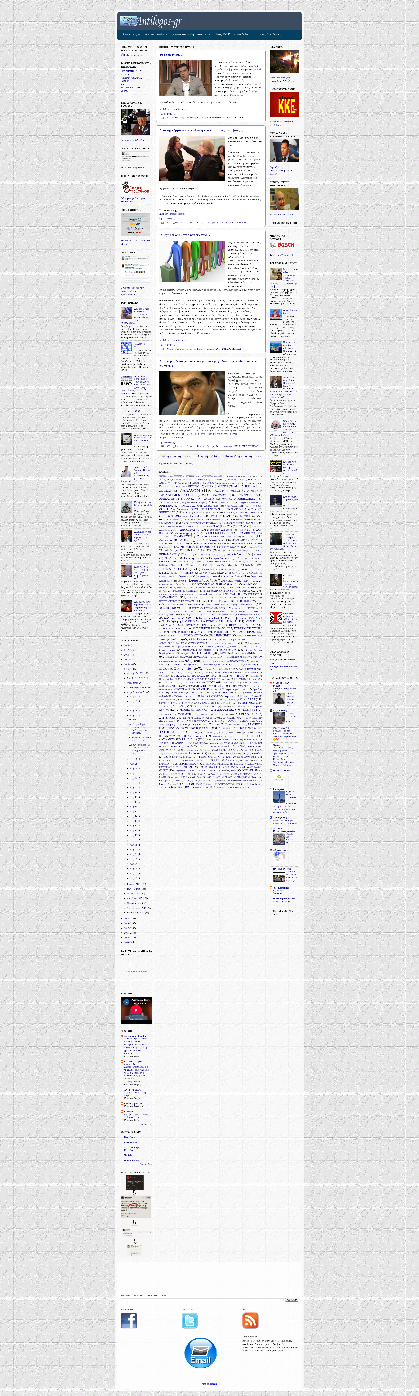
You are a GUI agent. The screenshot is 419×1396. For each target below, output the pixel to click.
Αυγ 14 (134, 816)
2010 (126, 937)
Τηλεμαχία (236, 721)
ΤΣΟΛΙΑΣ (192, 732)
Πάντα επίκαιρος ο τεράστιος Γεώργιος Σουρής (291, 699)
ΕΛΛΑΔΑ (233, 554)
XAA (243, 787)
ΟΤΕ (244, 672)
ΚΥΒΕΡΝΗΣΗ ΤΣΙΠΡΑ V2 (220, 117)
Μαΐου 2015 (133, 893)
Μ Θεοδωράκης (228, 643)
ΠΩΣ (193, 692)
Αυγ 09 (134, 839)
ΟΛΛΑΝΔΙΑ (218, 669)
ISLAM (185, 774)
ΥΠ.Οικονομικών (192, 736)
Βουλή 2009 (256, 512)
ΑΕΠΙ (209, 483)
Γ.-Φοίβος (129, 1111)
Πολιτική (219, 686)
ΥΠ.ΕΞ (172, 736)
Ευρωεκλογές (185, 576)
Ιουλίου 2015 (134, 883)
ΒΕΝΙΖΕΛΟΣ (167, 512)
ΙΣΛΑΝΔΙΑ (217, 587)
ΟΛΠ (241, 669)
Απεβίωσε (186, 502)
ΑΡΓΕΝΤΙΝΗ (253, 502)
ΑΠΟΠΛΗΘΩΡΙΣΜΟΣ (224, 502)
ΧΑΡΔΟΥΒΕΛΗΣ (216, 746)
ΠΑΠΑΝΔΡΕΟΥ (209, 679)
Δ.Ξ (160, 526)
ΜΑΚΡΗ (209, 646)
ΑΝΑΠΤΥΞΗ (219, 495)
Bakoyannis (241, 753)
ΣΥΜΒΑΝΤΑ (183, 709)
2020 (126, 645)
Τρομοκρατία (199, 728)
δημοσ (240, 530)
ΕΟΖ (205, 565)
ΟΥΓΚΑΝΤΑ (164, 676)
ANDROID (180, 753)
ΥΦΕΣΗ (249, 736)
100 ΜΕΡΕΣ (247, 476)
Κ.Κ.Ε (124, 84)
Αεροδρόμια (220, 482)
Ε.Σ (221, 543)
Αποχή (241, 502)
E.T (229, 760)
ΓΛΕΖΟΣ (231, 523)
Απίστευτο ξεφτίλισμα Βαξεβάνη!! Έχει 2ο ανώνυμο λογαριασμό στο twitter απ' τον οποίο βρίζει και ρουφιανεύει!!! (283, 387)
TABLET (221, 784)
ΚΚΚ (168, 604)
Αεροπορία (238, 482)
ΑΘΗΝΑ (179, 486)
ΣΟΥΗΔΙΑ (164, 706)
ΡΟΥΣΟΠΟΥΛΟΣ (186, 696)
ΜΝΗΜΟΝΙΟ (240, 446)
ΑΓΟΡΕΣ (240, 479)
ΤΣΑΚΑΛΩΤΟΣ (248, 727)
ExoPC (175, 767)
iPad (260, 770)
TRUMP (162, 787)
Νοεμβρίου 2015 (135, 677)
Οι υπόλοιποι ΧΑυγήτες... (134, 139)
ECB (248, 760)
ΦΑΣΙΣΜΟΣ (166, 739)
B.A (230, 753)
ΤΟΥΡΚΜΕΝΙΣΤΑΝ (236, 724)
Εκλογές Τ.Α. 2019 (250, 550)
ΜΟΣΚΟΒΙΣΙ (186, 656)
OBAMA (228, 777)
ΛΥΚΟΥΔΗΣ (213, 643)
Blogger (213, 1383)
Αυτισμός (257, 505)
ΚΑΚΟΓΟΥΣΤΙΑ (210, 590)
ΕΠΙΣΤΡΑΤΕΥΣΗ (226, 569)
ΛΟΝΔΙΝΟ (179, 643)
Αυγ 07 (134, 849)
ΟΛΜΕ (231, 669)
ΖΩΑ (246, 581)
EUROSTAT (224, 763)
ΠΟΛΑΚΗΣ (187, 686)
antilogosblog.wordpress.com (283, 668)
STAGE (199, 784)
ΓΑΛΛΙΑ (198, 519)
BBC (166, 756)
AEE (224, 749)
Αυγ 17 (134, 801)
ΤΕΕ (246, 718)
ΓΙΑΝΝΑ (185, 523)
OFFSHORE (242, 777)
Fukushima (243, 766)
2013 (176, 479)
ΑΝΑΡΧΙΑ (245, 495)
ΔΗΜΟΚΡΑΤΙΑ (189, 529)
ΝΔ (187, 660)
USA (205, 787)
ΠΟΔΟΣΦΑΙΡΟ (169, 686)
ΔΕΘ (205, 526)
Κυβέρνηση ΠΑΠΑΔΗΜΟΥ (177, 618)
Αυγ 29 (134, 705)
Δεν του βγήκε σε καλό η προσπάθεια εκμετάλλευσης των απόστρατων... (135, 315)
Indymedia (231, 770)
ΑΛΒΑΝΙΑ (219, 490)
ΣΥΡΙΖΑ (226, 348)
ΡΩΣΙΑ (200, 696)
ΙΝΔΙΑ (170, 587)
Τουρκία (214, 724)
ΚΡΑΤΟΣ (255, 611)
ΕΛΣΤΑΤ (245, 558)
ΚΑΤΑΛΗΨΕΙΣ (168, 597)
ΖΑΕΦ (224, 580)
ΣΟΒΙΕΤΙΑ (217, 702)
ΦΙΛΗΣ (162, 742)
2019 (126, 649)
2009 (126, 942)
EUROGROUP (189, 763)
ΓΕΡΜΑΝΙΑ (166, 523)
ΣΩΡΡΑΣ (187, 718)
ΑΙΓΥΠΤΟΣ (193, 486)
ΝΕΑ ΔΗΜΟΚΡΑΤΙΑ (131, 71)
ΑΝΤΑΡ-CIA (227, 499)
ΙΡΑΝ (191, 587)
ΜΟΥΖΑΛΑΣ (201, 656)
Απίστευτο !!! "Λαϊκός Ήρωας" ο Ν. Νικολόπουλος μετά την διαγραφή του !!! (136, 474)
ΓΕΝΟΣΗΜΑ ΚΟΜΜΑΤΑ (243, 519)
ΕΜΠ (257, 558)
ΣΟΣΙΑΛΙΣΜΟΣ (250, 702)
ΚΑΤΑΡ (210, 597)
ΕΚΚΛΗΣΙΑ (221, 546)
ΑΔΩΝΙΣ (196, 482)
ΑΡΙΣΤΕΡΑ (166, 505)
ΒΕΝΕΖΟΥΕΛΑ (250, 509)
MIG (183, 777)
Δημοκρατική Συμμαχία (219, 529)
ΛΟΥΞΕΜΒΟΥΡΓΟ (196, 643)
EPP (257, 760)
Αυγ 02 (134, 873)
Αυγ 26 (134, 758)
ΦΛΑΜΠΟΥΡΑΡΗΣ (195, 743)
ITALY (201, 773)
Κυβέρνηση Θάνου (226, 614)
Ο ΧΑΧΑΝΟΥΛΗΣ (133, 1160)
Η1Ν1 (161, 584)
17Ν (258, 476)
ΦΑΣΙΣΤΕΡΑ (189, 739)
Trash (238, 783)
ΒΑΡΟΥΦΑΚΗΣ (216, 509)
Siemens (163, 783)
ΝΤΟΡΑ (163, 664)
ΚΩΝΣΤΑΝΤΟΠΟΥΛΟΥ (234, 222)
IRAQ (175, 774)
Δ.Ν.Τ (251, 523)
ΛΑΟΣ (204, 639)
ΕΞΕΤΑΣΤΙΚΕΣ (167, 564)
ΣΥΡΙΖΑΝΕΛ (167, 717)
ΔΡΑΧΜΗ (195, 543)
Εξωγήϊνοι (190, 565)
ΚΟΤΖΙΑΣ (208, 608)
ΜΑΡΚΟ (256, 646)
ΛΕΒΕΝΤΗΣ (240, 639)
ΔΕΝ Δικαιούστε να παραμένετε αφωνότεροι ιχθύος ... (142, 536)
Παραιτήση (256, 678)
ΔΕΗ (197, 526)
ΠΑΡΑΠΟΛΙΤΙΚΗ (191, 682)
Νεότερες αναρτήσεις (175, 456)
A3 (216, 749)
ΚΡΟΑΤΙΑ (195, 614)
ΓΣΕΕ (241, 523)
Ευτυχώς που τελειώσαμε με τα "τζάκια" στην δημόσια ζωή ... (142, 572)
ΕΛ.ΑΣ (188, 554)
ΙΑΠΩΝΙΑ (247, 584)
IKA (213, 770)
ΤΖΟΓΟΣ (198, 721)
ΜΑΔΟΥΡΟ (164, 646)
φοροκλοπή (212, 742)
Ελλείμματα (192, 558)
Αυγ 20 (134, 787)
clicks (256, 756)
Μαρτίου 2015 (134, 902)
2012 (169, 479)
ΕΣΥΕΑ (232, 573)
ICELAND (203, 770)
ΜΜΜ (239, 653)
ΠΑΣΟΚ (210, 682)
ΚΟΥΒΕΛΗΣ (237, 608)
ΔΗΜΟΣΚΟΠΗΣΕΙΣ (217, 533)
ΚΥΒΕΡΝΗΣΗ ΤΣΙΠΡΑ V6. (222, 631)
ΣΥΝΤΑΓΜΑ (165, 714)
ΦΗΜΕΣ (209, 739)
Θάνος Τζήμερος (183, 584)
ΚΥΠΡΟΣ (249, 632)
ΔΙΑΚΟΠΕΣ (230, 536)
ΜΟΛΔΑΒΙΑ (171, 657)
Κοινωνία (196, 604)
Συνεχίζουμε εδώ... (282, 901)
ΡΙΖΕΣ (259, 692)
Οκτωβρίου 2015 (135, 682)
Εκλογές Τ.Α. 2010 (201, 550)
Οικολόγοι (164, 669)
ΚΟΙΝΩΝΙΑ (180, 604)
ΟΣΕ (235, 672)
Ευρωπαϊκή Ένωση (231, 576)
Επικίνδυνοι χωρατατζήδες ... (290, 499)
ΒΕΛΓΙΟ (234, 509)
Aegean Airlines (240, 749)
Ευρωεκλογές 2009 (206, 576)
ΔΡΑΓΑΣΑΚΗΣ (166, 543)
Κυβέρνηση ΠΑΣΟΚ (211, 618)
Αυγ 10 (134, 835)
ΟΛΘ (207, 669)
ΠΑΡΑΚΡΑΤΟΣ (171, 682)
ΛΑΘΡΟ (162, 639)
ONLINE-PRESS (282, 869)
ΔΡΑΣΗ (181, 543)
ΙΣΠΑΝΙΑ (230, 587)
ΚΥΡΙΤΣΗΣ (164, 635)
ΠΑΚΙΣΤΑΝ (227, 675)
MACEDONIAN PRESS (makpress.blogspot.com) (284, 687)
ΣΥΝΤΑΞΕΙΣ (184, 714)
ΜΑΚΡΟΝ (221, 646)
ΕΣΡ (221, 572)
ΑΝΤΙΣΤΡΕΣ (165, 502)
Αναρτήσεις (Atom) (183, 463)
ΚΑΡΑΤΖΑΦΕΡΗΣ (232, 594)
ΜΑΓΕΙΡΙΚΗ (255, 643)
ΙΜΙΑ (161, 587)
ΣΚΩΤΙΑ (191, 703)
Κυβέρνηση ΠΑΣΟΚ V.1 (247, 618)
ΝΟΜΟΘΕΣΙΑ (237, 661)
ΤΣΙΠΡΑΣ (240, 117)
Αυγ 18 (134, 797)
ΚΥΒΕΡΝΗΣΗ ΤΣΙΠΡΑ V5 (186, 631)
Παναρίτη (255, 676)
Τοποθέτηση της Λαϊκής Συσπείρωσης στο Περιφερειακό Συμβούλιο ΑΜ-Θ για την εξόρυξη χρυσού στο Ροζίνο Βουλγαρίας (137, 1046)
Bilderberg (190, 756)
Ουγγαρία (254, 672)
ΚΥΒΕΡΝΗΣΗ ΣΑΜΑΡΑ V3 (201, 625)
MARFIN (163, 777)
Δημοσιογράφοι (185, 533)
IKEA (221, 770)
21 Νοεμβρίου (216, 479)
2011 (161, 479)
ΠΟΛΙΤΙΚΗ (202, 686)
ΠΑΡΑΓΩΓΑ (241, 679)
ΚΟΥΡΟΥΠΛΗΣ (166, 611)
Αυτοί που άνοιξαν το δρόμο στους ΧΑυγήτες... (282, 79)
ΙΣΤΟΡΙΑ (258, 587)
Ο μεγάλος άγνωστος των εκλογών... (184, 235)
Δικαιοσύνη (216, 540)
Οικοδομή (251, 664)
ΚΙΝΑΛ (213, 601)
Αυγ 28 (134, 710)
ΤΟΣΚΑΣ (183, 724)
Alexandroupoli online (135, 1036)
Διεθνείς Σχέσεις (190, 540)
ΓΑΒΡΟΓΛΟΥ (172, 519)
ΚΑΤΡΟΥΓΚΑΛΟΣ (228, 597)
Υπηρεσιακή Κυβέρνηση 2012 (226, 736)
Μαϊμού (178, 646)
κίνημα (225, 601)
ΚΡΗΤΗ (172, 614)
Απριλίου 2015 (135, 898)
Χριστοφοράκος (191, 749)
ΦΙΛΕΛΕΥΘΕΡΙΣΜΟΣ (227, 739)
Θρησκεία (232, 584)
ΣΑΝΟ (245, 696)
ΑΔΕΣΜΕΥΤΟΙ (166, 482)
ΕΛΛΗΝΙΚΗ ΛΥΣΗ (130, 87)
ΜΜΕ (223, 653)
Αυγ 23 (134, 773)
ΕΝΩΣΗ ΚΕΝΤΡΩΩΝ (230, 561)
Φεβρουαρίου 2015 (137, 907)
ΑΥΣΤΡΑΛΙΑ (230, 506)
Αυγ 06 (134, 854)
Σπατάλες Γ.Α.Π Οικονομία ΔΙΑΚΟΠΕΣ (190, 476)
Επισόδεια (207, 569)
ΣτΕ (224, 706)
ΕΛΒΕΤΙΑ (202, 554)
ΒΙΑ (185, 512)
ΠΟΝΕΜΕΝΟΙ (165, 689)
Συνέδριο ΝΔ (250, 709)
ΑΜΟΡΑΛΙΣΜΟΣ (238, 491)
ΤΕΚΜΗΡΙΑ (257, 717)
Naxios (276, 744)
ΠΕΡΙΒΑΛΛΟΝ (230, 682)
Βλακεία (213, 512)
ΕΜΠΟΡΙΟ (164, 561)
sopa (174, 784)
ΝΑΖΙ (164, 661)
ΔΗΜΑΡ (242, 526)
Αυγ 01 (134, 878)
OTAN (186, 780)
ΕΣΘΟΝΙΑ (203, 573)
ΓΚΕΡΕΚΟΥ (219, 523)
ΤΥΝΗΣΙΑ (232, 732)
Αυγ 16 (134, 806)
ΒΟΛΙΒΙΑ (227, 512)
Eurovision (238, 763)
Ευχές (181, 580)
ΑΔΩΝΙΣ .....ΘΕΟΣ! (132, 411)
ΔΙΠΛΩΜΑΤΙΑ (238, 540)
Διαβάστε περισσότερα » (172, 109)
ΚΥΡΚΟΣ (177, 635)
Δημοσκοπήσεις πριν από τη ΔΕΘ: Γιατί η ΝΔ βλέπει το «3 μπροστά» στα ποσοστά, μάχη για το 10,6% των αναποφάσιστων (137, 1074)
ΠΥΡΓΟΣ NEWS (281, 770)
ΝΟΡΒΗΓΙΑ (254, 661)
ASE (221, 753)
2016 (198, 479)
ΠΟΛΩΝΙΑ (255, 686)
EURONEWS (211, 764)
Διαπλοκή (248, 536)
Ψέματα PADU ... (171, 54)
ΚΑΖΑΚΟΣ (177, 591)
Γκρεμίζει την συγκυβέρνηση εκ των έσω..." (281, 170)
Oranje (177, 780)
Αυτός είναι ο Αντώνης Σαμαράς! (135, 1094)
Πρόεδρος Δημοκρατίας (234, 689)
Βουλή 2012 (173, 516)
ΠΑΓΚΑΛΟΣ (198, 675)
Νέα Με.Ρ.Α (221, 661)
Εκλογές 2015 (214, 222)
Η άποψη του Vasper (284, 898)
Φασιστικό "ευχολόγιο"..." (134, 167)
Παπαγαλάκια (166, 678)
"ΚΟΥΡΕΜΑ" (232, 476)
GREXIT (163, 770)
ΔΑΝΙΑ (179, 526)
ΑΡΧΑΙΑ (185, 505)
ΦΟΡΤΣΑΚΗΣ (253, 742)
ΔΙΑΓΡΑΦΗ (163, 536)
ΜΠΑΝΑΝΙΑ (216, 656)
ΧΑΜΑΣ (201, 746)
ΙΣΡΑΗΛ (244, 587)
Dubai (196, 760)
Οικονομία (182, 668)
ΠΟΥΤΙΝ (214, 689)
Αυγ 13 (134, 820)
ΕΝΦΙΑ (210, 561)
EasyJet (238, 760)
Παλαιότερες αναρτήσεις (243, 456)
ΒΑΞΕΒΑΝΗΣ (197, 509)
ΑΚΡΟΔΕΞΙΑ (165, 490)
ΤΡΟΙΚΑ (173, 728)
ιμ (259, 584)
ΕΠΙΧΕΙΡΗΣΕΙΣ (249, 569)
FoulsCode (129, 1137)
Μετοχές (184, 653)
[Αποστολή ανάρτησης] (161, 117)
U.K (187, 787)
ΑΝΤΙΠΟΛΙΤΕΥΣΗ (246, 498)
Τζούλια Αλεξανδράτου (216, 721)
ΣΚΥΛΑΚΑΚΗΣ (177, 702)
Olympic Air (256, 777)
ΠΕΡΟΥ (259, 682)
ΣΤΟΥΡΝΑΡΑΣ (239, 706)
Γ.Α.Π (258, 516)
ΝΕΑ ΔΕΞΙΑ (207, 661)
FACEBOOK (215, 767)
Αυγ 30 (134, 701)
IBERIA (192, 770)
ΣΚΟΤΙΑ (162, 703)
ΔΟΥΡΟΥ (254, 540)
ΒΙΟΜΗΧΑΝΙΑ (200, 512)
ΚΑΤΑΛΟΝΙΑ (194, 597)
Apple (211, 753)
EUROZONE (253, 763)
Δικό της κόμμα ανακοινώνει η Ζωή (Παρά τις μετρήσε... (138, 728)
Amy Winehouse (165, 753)
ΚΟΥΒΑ (222, 608)
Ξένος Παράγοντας (212, 664)
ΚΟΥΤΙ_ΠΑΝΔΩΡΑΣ (186, 611)
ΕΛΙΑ (212, 554)
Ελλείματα (170, 558)
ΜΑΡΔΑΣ (245, 646)
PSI (211, 780)
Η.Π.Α (255, 580)
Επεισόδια (220, 564)
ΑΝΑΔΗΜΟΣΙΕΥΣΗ (176, 494)
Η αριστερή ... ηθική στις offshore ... (290, 345)
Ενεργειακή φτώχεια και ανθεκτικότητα (136, 1116)
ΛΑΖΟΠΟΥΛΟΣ (252, 635)
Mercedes (174, 777)
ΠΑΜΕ (240, 675)
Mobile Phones (196, 777)
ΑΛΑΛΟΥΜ (190, 490)
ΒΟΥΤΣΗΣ (214, 515)
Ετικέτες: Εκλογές (167, 576)
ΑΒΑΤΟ (229, 479)
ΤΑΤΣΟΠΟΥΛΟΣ (233, 717)
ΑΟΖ (176, 502)
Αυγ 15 (134, 811)
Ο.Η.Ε (239, 664)
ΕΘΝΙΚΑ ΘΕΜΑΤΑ (238, 543)
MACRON (255, 774)
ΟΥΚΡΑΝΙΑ (180, 675)
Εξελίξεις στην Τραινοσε (280, 892)
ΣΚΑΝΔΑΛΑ (247, 699)
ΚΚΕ (259, 601)
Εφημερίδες (199, 580)
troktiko (253, 783)
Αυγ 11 (134, 830)
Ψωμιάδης (206, 749)
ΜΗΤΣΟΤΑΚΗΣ (202, 653)
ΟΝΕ (177, 672)
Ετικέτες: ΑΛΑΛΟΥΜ (249, 572)
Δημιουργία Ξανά (167, 529)
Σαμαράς (229, 696)
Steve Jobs (210, 784)
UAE (197, 787)
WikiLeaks (232, 787)
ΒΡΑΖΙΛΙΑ (228, 515)
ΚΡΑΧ (162, 614)
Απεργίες (201, 502)
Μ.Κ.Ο (241, 643)
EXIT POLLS (164, 767)
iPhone (165, 773)
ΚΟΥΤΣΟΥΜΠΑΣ (207, 611)
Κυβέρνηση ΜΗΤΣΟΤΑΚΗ (250, 614)
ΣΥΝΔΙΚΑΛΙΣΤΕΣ (222, 709)
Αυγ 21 (134, 782)
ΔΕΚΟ (216, 526)
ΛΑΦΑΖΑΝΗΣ (222, 639)
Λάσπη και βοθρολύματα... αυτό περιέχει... (134, 200)
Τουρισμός (196, 724)
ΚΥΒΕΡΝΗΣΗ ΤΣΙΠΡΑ (239, 625)
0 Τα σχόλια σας (175, 117)
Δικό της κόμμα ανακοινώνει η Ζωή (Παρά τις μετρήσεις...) (201, 130)
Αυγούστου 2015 (136, 692)
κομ (235, 604)
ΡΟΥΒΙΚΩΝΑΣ (169, 696)
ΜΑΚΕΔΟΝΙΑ (192, 646)
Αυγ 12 (134, 825)
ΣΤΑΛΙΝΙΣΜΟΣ (209, 706)
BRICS (240, 757)
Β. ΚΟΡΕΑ (169, 509)
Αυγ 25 (134, 763)
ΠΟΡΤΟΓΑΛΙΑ (182, 689)
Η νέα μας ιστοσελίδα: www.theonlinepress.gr (291, 876)
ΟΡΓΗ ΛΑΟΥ (220, 672)
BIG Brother (177, 756)
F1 (200, 767)
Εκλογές (201, 117)
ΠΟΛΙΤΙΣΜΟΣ (239, 686)
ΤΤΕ (221, 732)
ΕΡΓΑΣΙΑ (164, 572)
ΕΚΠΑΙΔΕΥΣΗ (168, 554)
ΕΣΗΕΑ (189, 572)
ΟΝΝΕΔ (186, 672)
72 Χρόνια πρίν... (139, 345)
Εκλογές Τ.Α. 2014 (227, 550)
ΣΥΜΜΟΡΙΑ (201, 710)
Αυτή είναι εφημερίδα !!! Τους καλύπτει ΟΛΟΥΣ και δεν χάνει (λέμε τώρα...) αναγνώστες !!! (136, 383)
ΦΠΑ (161, 746)
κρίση (182, 614)
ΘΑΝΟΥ (198, 584)
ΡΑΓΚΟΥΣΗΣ (205, 692)
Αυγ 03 (134, 868)
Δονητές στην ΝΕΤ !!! (290, 311)
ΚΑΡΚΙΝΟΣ (253, 594)
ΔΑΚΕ (168, 526)
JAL (221, 774)
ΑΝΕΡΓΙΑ (209, 498)
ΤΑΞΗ (207, 718)
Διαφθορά (165, 540)
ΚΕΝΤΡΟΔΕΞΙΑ (188, 601)
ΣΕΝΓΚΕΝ (200, 699)
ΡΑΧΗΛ (237, 692)
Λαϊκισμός (227, 446)
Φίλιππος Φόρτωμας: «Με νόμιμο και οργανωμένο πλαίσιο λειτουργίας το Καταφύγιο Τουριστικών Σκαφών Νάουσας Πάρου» (283, 756)
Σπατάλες (179, 706)
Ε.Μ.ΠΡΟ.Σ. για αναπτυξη (133, 1063)
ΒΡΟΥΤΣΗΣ (245, 515)
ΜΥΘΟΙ (258, 656)
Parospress (278, 789)
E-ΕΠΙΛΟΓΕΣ (211, 760)
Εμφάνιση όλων (146, 1124)
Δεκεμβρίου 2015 (136, 673)
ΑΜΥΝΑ (254, 490)
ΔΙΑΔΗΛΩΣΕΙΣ (182, 536)
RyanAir (229, 780)
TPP (230, 784)
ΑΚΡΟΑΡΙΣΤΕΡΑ (244, 486)
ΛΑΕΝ (239, 635)
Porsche (204, 780)
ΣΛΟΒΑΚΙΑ (203, 702)
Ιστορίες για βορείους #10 (290, 838)
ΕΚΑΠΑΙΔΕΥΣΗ (182, 546)
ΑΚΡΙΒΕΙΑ (222, 486)
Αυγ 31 (134, 696)
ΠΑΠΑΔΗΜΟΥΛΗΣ (190, 679)
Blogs (202, 756)
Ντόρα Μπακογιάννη (184, 664)
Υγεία (244, 732)
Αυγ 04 (134, 863)
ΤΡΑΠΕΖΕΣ (255, 724)
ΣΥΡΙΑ (225, 714)
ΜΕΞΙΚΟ (207, 650)
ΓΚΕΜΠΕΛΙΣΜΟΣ (201, 523)
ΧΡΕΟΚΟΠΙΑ (167, 750)
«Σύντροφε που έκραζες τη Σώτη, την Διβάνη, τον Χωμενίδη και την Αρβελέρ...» (284, 541)
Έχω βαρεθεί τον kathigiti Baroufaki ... (143, 505)
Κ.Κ (164, 590)
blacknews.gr (130, 1142)
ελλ (220, 554)
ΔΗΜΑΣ (255, 526)
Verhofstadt (220, 787)
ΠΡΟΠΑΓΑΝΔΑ (177, 692)
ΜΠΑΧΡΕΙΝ (231, 656)
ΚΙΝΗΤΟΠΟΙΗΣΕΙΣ (241, 600)
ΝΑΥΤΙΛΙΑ (176, 661)
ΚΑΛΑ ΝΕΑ (229, 590)
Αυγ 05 (134, 859)
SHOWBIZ (253, 780)
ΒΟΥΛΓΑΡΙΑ (241, 512)
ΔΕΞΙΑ (228, 526)
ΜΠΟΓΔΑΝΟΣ (246, 657)
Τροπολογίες (225, 728)
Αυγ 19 (134, 792)
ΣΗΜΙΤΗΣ (232, 699)
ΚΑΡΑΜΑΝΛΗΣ (207, 594)
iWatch (213, 774)
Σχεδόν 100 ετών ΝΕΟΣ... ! (284, 214)
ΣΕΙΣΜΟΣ (185, 699)
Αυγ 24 (134, 768)
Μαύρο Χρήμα (167, 649)
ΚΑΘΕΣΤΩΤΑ (192, 590)
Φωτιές (174, 746)
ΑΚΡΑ (208, 486)
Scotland (241, 780)
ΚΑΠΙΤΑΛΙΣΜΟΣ (186, 594)
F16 (205, 767)
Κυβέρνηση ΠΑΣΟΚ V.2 (182, 621)
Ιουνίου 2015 (134, 888)
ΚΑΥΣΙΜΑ (250, 597)
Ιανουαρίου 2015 (136, 912)
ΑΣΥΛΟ (196, 505)
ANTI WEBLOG (132, 1089)
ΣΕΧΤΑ (221, 699)
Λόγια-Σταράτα (282, 850)
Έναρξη (198, 561)
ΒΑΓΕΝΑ (184, 509)
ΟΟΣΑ (197, 672)
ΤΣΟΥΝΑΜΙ (207, 732)
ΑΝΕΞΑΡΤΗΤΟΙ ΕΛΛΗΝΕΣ (176, 498)
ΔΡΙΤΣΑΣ (212, 543)
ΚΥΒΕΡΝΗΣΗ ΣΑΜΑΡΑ (221, 621)
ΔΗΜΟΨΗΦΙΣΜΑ (248, 533)
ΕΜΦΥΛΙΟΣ (183, 561)
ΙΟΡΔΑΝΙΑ (181, 587)
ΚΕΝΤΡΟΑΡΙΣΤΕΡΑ (168, 601)
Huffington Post (179, 770)
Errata (175, 763)
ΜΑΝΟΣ (233, 646)
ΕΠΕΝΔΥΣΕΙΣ (244, 565)
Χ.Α (186, 746)
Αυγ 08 (134, 844)
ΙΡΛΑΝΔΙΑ (203, 587)
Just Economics (281, 887)
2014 (183, 479)
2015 (190, 479)
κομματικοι (248, 604)
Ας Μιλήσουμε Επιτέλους (132, 1149)
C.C (248, 756)
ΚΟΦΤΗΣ (243, 611)
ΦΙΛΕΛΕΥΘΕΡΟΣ (252, 739)
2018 (205, 479)
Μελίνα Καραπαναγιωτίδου (284, 830)
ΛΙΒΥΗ (253, 639)
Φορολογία (231, 743)
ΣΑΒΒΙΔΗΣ (214, 696)
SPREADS (185, 783)
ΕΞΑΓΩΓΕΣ (252, 561)
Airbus (256, 749)
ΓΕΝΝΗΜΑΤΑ (216, 519)
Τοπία (249, 721)
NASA (208, 777)
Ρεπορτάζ (249, 692)
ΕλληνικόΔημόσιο (220, 558)
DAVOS (173, 760)
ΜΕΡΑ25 (125, 91)
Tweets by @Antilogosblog (282, 254)
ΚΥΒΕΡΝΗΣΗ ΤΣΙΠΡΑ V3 (209, 628)
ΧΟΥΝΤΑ (252, 746)
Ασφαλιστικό (211, 505)
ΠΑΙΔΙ (214, 675)
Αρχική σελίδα (208, 456)
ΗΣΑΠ (170, 584)
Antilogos (194, 753)
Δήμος (249, 529)
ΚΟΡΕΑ (195, 608)
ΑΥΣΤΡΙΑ (243, 505)
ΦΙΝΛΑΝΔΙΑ (177, 742)
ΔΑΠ (188, 526)
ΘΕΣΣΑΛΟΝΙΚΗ (213, 584)
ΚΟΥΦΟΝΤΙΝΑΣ (227, 611)
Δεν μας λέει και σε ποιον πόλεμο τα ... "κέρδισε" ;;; (143, 439)
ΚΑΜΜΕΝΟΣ (247, 590)
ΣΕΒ (173, 699)
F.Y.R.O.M (187, 766)
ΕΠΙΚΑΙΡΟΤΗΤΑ (173, 568)
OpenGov (167, 780)
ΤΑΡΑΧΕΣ (217, 718)
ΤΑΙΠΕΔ (197, 718)
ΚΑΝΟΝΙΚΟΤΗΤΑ (166, 594)
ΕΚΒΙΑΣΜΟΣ (203, 546)
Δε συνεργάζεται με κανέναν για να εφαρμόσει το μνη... (139, 749)
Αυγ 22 (134, 778)
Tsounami (175, 787)
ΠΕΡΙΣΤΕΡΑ (247, 682)
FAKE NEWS (230, 767)
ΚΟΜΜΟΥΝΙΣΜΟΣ (171, 608)
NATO (217, 777)
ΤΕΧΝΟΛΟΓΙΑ (180, 721)
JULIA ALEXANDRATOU (237, 774)
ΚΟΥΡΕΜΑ (252, 608)
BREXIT (227, 756)
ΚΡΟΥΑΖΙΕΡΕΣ (208, 614)
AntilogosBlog (280, 817)
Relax (219, 780)
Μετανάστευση (226, 649)
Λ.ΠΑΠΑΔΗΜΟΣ (222, 635)
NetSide (128, 1155)
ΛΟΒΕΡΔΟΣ (164, 643)
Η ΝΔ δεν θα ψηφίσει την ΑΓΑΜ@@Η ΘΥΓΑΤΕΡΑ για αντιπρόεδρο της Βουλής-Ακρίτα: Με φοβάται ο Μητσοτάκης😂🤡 (285, 726)
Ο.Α (228, 664)
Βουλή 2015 (195, 515)
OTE (195, 780)
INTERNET (247, 770)
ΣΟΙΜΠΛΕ (230, 702)
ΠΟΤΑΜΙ (200, 689)
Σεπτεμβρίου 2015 (136, 687)
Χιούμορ (233, 746)
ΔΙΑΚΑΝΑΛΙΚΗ (210, 536)
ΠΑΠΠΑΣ (225, 678)
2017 (126, 659)
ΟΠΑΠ (207, 672)
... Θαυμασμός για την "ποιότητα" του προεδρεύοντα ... (132, 291)
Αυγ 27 (134, 715)
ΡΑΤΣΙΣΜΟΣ (221, 692)
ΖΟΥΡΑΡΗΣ (235, 580)
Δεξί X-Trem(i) (280, 710)
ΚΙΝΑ (202, 600)
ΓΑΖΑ (186, 519)
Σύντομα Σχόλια (208, 714)
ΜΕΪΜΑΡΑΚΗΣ (190, 649)
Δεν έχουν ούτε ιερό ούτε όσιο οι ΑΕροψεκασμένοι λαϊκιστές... (143, 606)
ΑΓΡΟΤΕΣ (252, 479)
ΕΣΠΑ (213, 573)
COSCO (162, 760)
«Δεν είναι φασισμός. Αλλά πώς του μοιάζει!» (290, 617)
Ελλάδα (258, 554)
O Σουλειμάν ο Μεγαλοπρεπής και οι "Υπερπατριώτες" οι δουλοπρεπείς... (284, 582)
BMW (216, 756)
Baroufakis (257, 753)
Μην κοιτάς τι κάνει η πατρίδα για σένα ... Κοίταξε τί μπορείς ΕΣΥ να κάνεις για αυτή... (284, 278)
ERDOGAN (164, 763)
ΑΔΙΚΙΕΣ (182, 482)
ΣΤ (196, 706)
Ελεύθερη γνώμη (133, 1103)
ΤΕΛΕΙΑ (166, 721)
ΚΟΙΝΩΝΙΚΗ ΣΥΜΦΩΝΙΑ (219, 604)
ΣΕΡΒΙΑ (211, 699)
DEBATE (184, 760)
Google (257, 767)
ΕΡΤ (176, 572)
